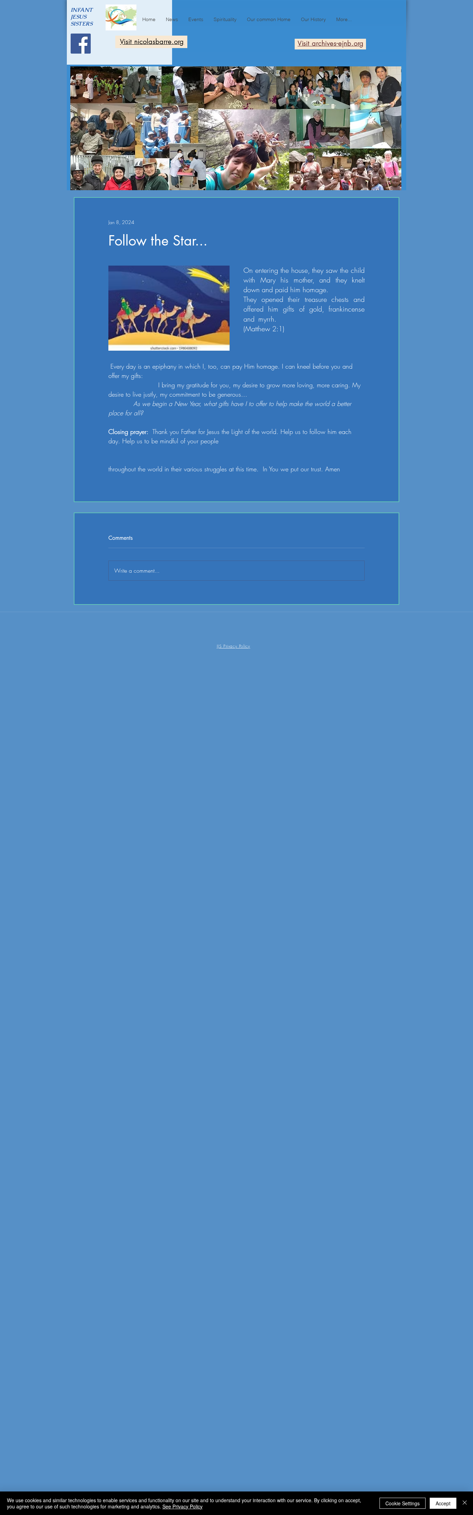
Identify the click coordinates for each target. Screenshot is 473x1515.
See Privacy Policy (182, 1506)
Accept (443, 1503)
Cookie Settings (402, 1503)
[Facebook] (81, 44)
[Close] (465, 1503)
